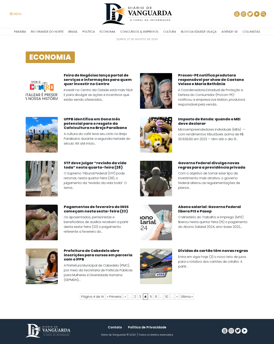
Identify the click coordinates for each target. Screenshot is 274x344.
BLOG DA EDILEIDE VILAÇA (199, 31)
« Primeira (114, 296)
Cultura (169, 31)
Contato (115, 327)
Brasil (73, 31)
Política (88, 31)
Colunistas (251, 31)
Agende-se (229, 31)
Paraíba (20, 31)
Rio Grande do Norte (47, 31)
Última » (187, 296)
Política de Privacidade (147, 327)
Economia (107, 31)
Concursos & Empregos (139, 31)
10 (166, 296)
